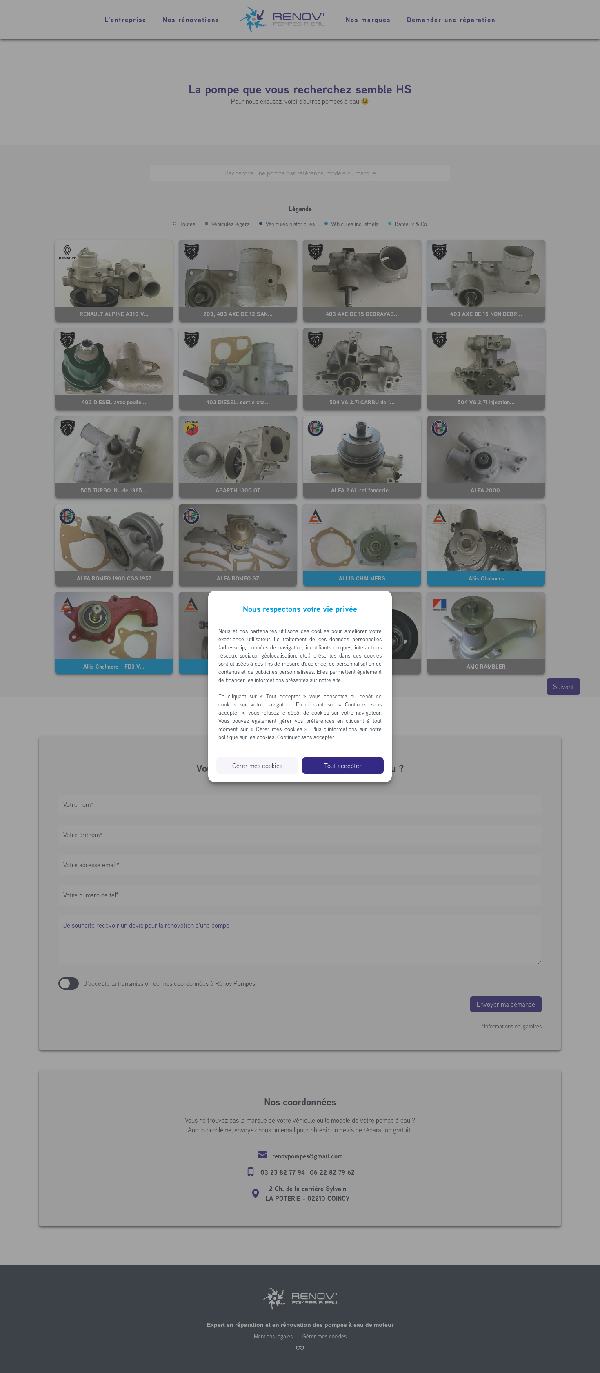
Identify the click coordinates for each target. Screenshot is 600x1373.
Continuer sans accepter (305, 737)
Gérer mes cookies (257, 766)
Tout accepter (343, 766)
